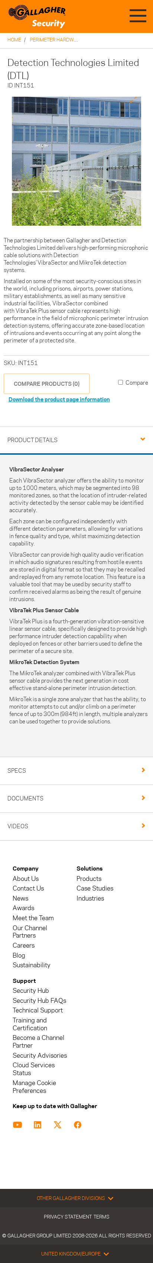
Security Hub (31, 991)
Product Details (32, 440)
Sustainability (32, 965)
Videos (17, 826)
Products (88, 879)
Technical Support (38, 1010)
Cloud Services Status (34, 1069)
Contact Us (28, 888)
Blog (19, 955)
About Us (26, 879)
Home (14, 39)
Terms (102, 1216)
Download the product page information (59, 399)
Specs (16, 771)
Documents (25, 798)
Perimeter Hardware (56, 39)
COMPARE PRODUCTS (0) (46, 384)
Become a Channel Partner (38, 1042)
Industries (90, 898)
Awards (23, 908)
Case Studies (94, 888)
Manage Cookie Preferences (34, 1087)
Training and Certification (30, 1024)
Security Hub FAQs (39, 1001)
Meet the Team (33, 918)
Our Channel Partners (30, 932)
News (20, 898)
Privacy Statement (68, 1216)
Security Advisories (40, 1056)
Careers (24, 945)
